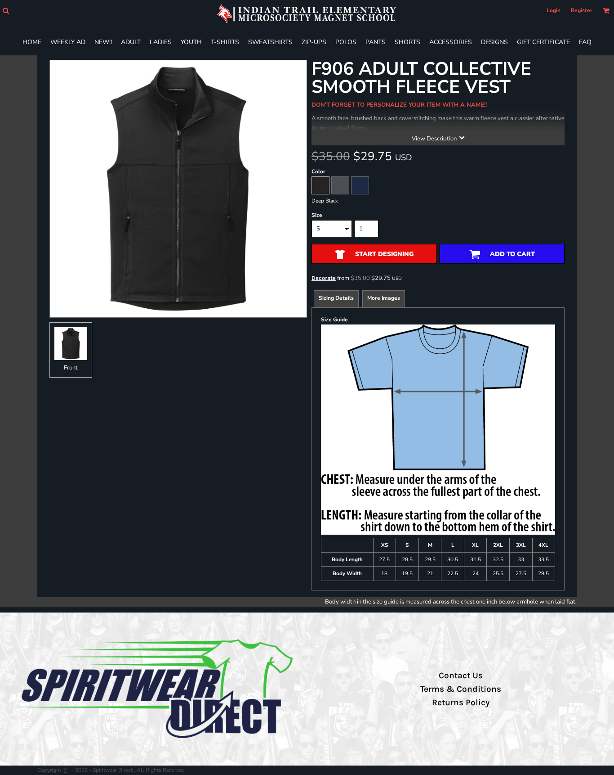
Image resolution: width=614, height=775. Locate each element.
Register (581, 10)
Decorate (323, 278)
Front (71, 368)
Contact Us (461, 675)
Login (554, 10)
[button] (5, 10)
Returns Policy (460, 702)
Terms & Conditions (460, 689)
